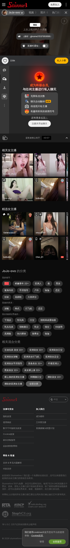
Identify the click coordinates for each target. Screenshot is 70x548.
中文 (56, 399)
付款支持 (7, 469)
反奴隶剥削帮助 (10, 446)
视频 (32, 12)
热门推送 (57, 12)
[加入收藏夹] (5, 60)
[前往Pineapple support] (5, 514)
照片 (44, 12)
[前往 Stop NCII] (22, 514)
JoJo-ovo (9, 271)
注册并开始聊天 (39, 123)
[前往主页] (21, 4)
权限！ (44, 117)
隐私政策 (7, 416)
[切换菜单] (3, 4)
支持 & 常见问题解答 (12, 463)
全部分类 (33, 383)
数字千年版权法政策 (12, 428)
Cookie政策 (8, 434)
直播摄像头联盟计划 (45, 428)
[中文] (6, 283)
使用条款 (7, 422)
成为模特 (40, 416)
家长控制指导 (9, 440)
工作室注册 (41, 422)
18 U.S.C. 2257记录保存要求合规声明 (19, 524)
